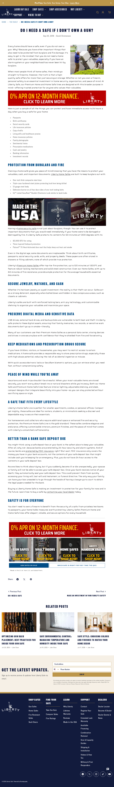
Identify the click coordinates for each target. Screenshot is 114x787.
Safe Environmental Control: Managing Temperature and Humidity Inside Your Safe (56, 640)
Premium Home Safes (28, 265)
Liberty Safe (9, 781)
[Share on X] (24, 579)
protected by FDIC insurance (40, 451)
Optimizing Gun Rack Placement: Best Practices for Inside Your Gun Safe (19, 640)
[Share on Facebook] (17, 579)
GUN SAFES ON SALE (28, 565)
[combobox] (56, 669)
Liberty (55, 174)
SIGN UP (82, 674)
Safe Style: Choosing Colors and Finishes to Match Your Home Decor (93, 640)
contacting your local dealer (60, 491)
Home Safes (65, 174)
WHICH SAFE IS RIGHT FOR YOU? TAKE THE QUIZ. (77, 565)
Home (4, 22)
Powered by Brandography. (21, 781)
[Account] (103, 12)
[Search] (97, 12)
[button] (3, 3)
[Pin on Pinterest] (31, 579)
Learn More (74, 3)
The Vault (13, 22)
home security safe (26, 228)
